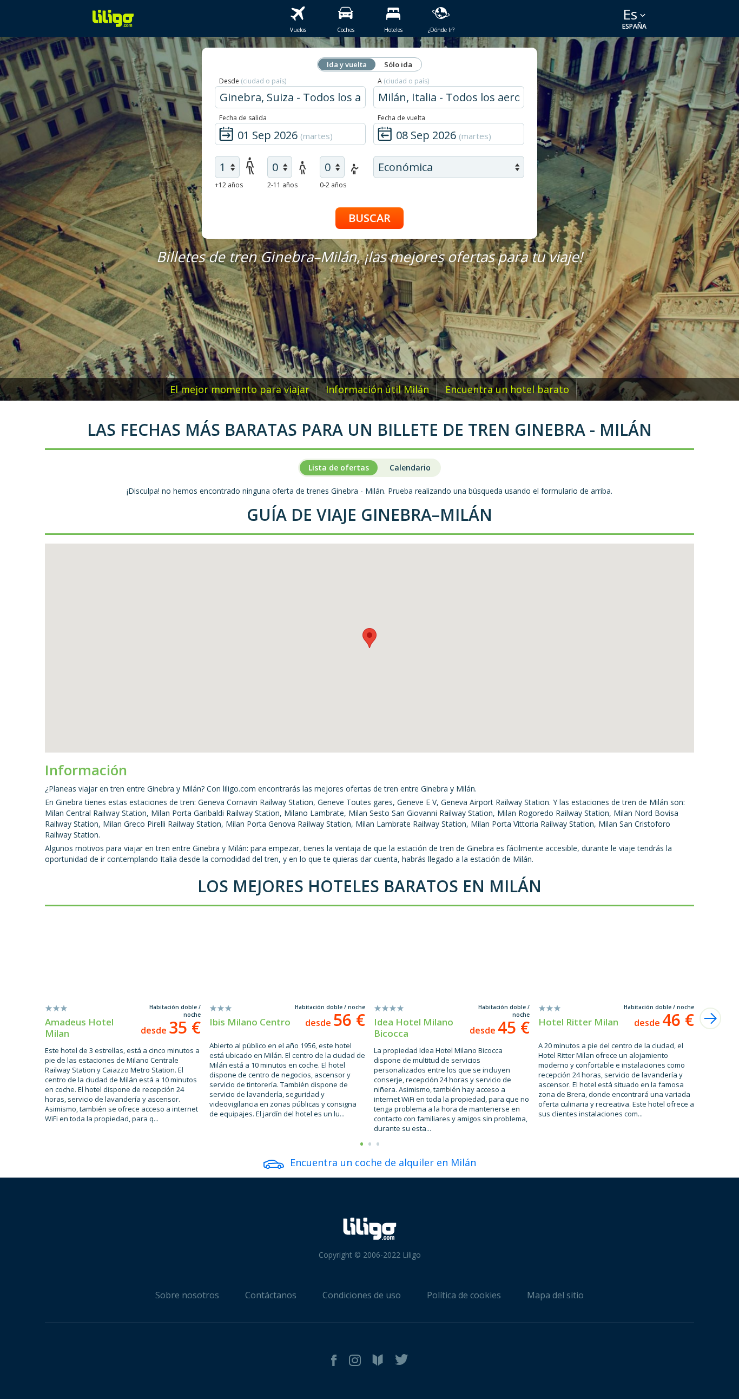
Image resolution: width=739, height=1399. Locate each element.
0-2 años (333, 184)
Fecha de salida (243, 117)
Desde (252, 81)
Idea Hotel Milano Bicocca (413, 1028)
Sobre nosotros (187, 1295)
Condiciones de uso (361, 1295)
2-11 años (282, 184)
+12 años (229, 184)
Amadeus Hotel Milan (79, 1028)
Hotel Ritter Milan (578, 1022)
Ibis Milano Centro (250, 1022)
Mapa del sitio (555, 1295)
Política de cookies (464, 1295)
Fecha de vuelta (401, 117)
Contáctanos (270, 1295)
